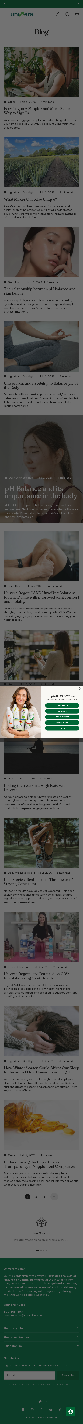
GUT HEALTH (62, 711)
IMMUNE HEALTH (62, 722)
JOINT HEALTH (62, 705)
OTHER (62, 728)
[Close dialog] (80, 688)
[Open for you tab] (70, 1411)
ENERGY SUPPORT (62, 717)
